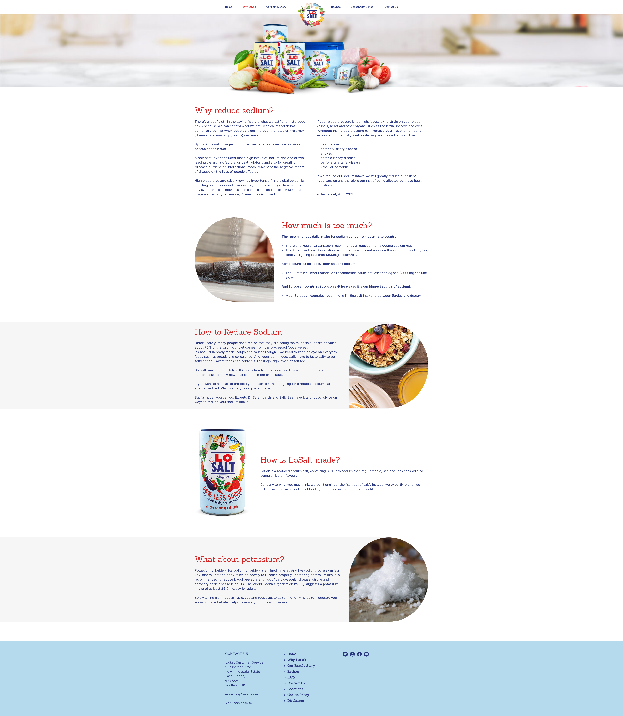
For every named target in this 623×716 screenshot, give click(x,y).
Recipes (336, 6)
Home (228, 6)
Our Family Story (276, 6)
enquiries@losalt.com (241, 694)
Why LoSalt (249, 6)
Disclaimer (295, 700)
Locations (295, 689)
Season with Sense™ (362, 6)
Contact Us (391, 6)
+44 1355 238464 (239, 703)
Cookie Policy (298, 695)
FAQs (291, 677)
